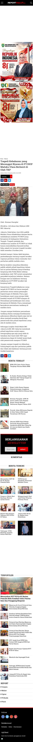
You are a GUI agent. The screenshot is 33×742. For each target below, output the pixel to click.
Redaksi (4, 727)
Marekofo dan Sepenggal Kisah (19, 657)
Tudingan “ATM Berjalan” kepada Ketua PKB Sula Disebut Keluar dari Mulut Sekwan (7, 534)
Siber (10, 727)
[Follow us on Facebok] (3, 716)
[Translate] (11, 176)
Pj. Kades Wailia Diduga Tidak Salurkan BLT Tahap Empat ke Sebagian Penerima (21, 377)
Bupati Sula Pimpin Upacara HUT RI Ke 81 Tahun (7, 515)
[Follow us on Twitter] (7, 716)
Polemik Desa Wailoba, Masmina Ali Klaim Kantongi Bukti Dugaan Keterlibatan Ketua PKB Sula (20, 624)
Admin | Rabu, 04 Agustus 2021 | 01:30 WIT (10, 173)
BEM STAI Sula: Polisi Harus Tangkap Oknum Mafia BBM (20, 365)
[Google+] (5, 180)
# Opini (3, 694)
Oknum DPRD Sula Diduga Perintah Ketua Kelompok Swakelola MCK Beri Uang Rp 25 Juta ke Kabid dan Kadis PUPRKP (20, 425)
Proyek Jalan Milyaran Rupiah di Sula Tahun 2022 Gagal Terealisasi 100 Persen (21, 412)
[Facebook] (2, 180)
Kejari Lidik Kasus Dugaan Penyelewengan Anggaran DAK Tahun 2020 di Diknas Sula (21, 389)
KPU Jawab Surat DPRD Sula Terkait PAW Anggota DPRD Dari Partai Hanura (19, 642)
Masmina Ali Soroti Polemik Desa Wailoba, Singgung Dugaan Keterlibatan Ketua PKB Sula (20, 607)
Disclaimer (18, 727)
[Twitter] (9, 180)
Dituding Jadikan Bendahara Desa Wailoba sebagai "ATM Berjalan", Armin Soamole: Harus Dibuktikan (20, 615)
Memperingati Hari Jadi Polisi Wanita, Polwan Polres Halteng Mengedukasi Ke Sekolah (25, 500)
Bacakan (5, 184)
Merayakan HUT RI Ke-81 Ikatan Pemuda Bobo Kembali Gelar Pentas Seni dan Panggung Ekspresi (7, 483)
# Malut (3, 690)
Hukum (6, 158)
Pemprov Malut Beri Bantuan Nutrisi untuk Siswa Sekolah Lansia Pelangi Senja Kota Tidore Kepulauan (7, 500)
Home (1, 158)
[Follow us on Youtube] (15, 716)
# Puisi (3, 702)
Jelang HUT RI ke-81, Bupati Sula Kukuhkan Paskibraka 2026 (24, 516)
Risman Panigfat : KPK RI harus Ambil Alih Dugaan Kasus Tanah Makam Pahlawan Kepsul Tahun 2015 (20, 401)
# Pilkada (4, 698)
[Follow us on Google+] (11, 716)
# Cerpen (4, 687)
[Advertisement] (16, 17)
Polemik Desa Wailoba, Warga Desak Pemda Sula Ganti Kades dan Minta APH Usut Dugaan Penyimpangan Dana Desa (20, 633)
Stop (12, 184)
